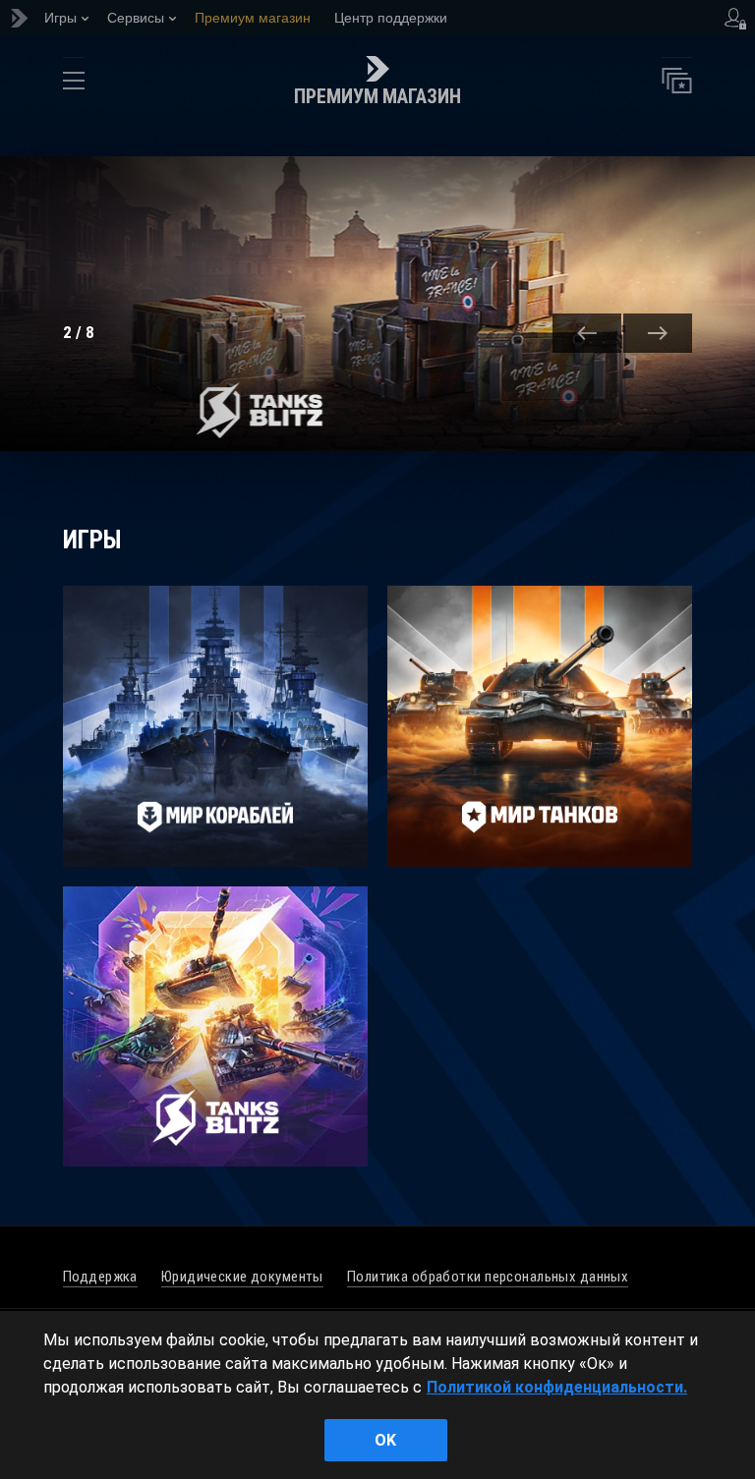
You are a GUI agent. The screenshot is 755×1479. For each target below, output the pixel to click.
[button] (586, 333)
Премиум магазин (377, 96)
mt (539, 726)
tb (215, 1026)
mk (215, 726)
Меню (74, 86)
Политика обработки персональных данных (487, 1276)
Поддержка (100, 1276)
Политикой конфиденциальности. (557, 1387)
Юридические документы (242, 1276)
